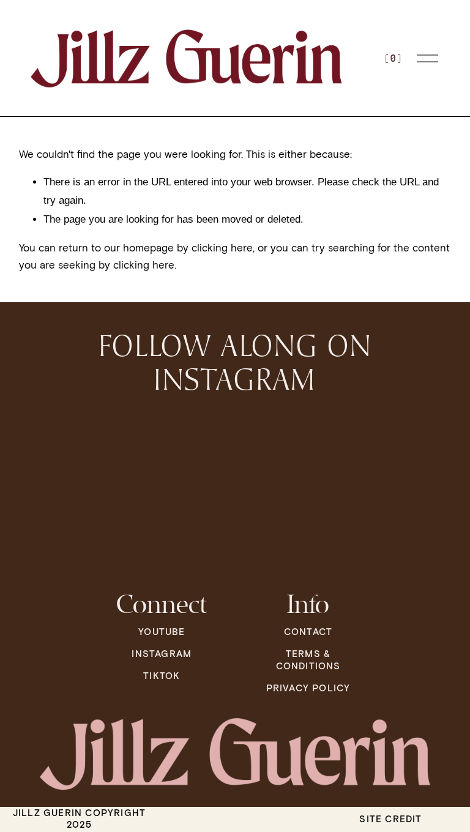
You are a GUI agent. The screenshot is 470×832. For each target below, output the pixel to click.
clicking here (222, 248)
